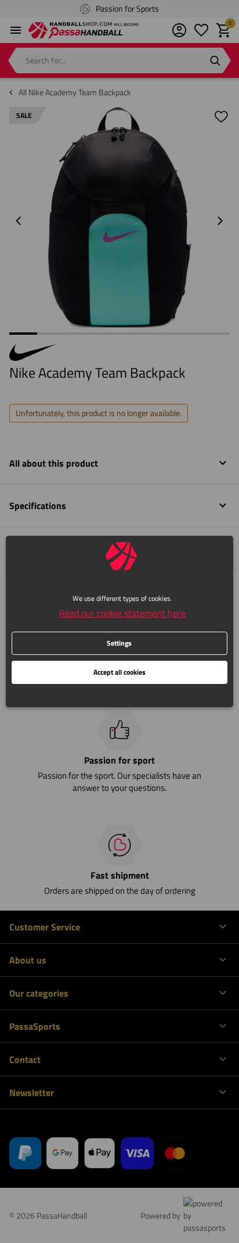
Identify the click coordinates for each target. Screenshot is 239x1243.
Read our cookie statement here (122, 613)
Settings (119, 643)
